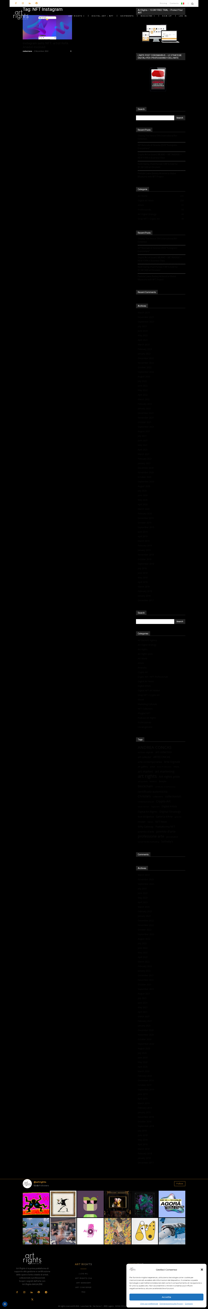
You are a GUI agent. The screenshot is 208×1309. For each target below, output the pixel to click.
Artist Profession (164, 767)
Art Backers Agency (147, 640)
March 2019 (144, 540)
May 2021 (143, 445)
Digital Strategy (170, 811)
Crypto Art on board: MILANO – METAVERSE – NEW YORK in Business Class (160, 156)
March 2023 (144, 344)
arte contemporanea (150, 761)
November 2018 (146, 554)
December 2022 (146, 358)
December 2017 (146, 600)
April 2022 (143, 394)
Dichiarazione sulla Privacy (171, 1303)
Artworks (142, 667)
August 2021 (144, 431)
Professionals (144, 722)
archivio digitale (145, 752)
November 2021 (146, 417)
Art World (142, 658)
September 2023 (146, 321)
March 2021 (144, 454)
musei (141, 821)
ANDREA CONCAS (154, 747)
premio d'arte (166, 831)
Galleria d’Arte (164, 816)
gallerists (178, 817)
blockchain (145, 786)
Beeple (162, 781)
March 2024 (144, 312)
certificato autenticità (152, 791)
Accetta (166, 1297)
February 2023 (145, 349)
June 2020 (143, 495)
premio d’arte (146, 831)
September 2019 (146, 527)
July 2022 (142, 381)
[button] (201, 1269)
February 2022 (145, 403)
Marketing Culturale (147, 704)
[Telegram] (46, 1292)
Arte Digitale (172, 761)
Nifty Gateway (145, 826)
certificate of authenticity (165, 787)
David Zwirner (143, 807)
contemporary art (146, 801)
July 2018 (142, 568)
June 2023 (143, 330)
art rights (147, 776)
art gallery (143, 766)
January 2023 (144, 353)
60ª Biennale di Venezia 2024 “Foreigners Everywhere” (157, 147)
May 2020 (143, 499)
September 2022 (146, 371)
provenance (172, 836)
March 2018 (144, 586)
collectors (158, 796)
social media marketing (148, 841)
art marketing (165, 771)
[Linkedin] (29, 3)
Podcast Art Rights (147, 717)
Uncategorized (145, 727)
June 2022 (143, 385)
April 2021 (143, 449)
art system (143, 781)
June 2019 (143, 531)
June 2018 (143, 572)
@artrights (40, 1181)
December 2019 (146, 518)
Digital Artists (144, 685)
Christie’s (144, 796)
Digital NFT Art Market (149, 690)
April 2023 (143, 339)
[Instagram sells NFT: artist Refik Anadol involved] (47, 27)
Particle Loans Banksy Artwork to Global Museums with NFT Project (157, 175)
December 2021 (146, 413)
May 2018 (143, 577)
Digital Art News (146, 681)
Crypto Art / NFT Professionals (153, 676)
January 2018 (144, 595)
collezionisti (173, 796)
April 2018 (143, 582)
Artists (141, 663)
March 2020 (144, 508)
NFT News (161, 821)
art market (145, 771)
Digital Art (155, 806)
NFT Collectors (145, 708)
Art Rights (142, 649)
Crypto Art (143, 672)
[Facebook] (16, 3)
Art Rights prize (145, 653)
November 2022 (146, 362)
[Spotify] (36, 3)
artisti (152, 766)
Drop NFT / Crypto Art (149, 695)
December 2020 (146, 467)
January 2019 (144, 550)
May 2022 (143, 390)
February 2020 (145, 513)
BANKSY (153, 781)
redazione (27, 51)
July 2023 (142, 326)
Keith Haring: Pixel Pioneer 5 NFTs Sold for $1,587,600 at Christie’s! (158, 165)
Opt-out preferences (149, 1303)
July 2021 (142, 435)
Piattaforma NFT (165, 826)
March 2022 (144, 399)
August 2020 (144, 486)
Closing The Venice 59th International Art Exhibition (157, 137)
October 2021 (144, 422)
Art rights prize (169, 776)
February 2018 (145, 591)
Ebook (141, 699)
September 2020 (146, 481)
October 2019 (144, 522)
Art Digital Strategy (147, 644)
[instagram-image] (36, 1204)
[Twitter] (32, 1300)
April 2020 (143, 504)
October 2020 (144, 477)
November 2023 (146, 317)
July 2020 (142, 490)
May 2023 (143, 335)
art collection (163, 752)
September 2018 (146, 563)
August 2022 (144, 376)
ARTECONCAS (161, 757)
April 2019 (143, 536)
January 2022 (144, 408)
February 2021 (145, 458)
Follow (179, 1183)
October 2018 (144, 559)
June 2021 (143, 440)
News (150, 821)
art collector (144, 757)
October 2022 (144, 367)
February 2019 (145, 545)
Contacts (189, 1303)
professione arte (151, 836)
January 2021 (144, 463)
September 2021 (146, 426)
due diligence (146, 816)
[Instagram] (22, 3)
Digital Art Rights (147, 811)
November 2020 (146, 472)
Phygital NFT (144, 713)
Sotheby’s (167, 841)
